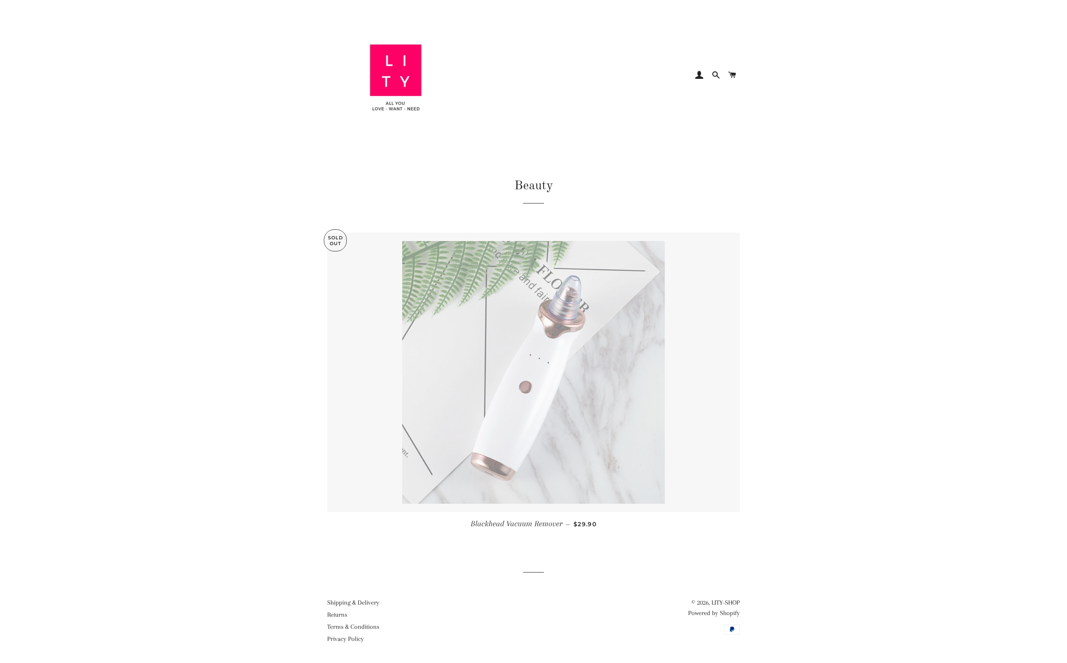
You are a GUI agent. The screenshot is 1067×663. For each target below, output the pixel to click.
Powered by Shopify (714, 613)
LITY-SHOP (725, 602)
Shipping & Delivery (353, 602)
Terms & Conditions (353, 626)
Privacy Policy (345, 639)
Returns (337, 614)
